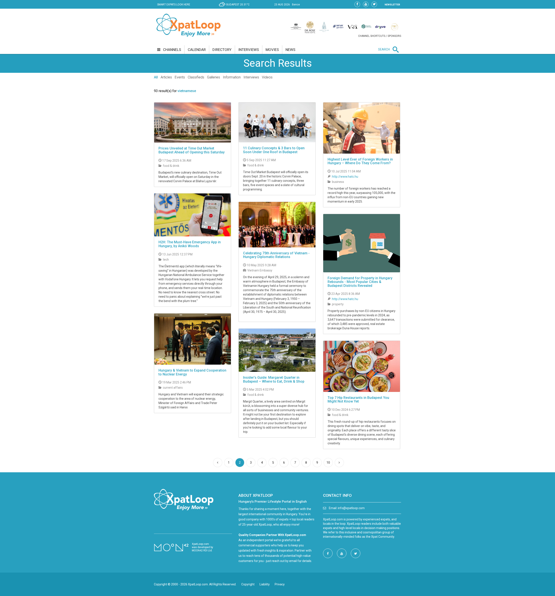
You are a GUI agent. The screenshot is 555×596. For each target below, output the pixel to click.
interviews (248, 49)
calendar (197, 49)
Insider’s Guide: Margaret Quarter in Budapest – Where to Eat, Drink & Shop (273, 379)
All (156, 77)
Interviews (251, 77)
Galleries (213, 77)
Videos (267, 77)
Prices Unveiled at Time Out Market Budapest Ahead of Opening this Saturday (191, 150)
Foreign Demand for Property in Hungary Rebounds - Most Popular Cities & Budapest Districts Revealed (360, 282)
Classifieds (196, 77)
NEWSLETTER (392, 4)
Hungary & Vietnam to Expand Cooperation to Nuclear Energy (192, 372)
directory (222, 49)
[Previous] (217, 462)
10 (328, 462)
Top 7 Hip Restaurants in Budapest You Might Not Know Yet (358, 400)
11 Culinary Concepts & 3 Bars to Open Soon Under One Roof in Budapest (274, 150)
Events (180, 77)
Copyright (248, 584)
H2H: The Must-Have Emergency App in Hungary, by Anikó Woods (189, 244)
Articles (166, 77)
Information (232, 77)
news (290, 49)
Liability (265, 584)
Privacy (280, 584)
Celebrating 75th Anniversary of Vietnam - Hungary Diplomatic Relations (276, 255)
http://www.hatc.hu (345, 176)
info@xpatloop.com (351, 508)
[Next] (339, 462)
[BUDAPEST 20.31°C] (235, 8)
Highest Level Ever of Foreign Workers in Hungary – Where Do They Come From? (360, 161)
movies (272, 49)
